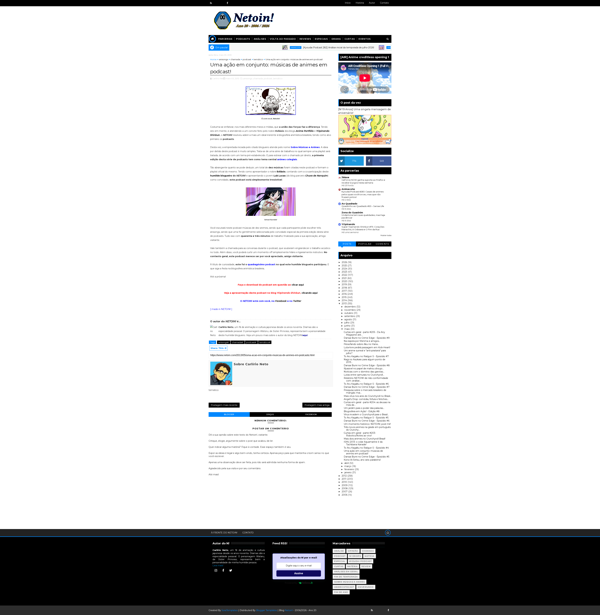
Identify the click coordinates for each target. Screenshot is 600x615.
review (366, 566)
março (348, 466)
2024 (345, 268)
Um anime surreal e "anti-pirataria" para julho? (365, 352)
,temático (277, 78)
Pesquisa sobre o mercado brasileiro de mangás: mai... (365, 391)
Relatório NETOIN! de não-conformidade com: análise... (366, 379)
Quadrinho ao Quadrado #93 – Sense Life (363, 206)
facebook (311, 414)
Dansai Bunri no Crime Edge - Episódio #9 (367, 337)
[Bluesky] (377, 610)
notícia (369, 556)
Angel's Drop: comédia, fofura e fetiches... (366, 399)
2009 (345, 485)
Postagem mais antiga (317, 405)
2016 (344, 294)
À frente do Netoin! (224, 532)
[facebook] (227, 3)
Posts (347, 244)
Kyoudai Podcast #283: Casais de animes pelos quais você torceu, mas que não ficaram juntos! (363, 194)
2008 (345, 488)
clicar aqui (298, 284)
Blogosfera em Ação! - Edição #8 (362, 411)
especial (339, 561)
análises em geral (346, 571)
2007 (345, 491)
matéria (352, 566)
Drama (336, 39)
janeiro (348, 472)
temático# (264, 342)
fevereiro (349, 469)
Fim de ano (341, 592)
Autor (372, 2)
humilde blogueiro (221, 175)
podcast (247, 59)
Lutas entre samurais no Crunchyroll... (364, 374)
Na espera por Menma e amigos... (362, 341)
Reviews (305, 39)
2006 (345, 494)
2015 (344, 297)
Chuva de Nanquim (316, 175)
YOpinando (348, 224)
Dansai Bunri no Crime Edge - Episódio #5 (366, 456)
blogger (229, 414)
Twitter (297, 301)
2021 (344, 278)
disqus (270, 414)
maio (347, 329)
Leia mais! (217, 565)
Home (213, 59)
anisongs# (223, 342)
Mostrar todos (385, 235)
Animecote (264, 47)
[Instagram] (215, 570)
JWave (345, 177)
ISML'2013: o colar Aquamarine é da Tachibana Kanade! (363, 443)
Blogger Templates (266, 610)
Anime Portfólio (305, 131)
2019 (345, 284)
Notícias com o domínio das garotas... (364, 371)
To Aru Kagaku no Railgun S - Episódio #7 (366, 356)
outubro (349, 313)
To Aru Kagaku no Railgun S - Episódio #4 (366, 447)
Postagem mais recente (224, 405)
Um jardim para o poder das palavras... (364, 408)
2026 (345, 262)
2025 (345, 265)
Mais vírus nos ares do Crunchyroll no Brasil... (367, 396)
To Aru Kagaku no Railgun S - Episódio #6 (366, 383)
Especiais (321, 39)
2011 (344, 478)
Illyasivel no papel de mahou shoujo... (364, 368)
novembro (350, 310)
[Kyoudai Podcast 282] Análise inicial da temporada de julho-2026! (307, 47)
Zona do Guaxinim (352, 212)
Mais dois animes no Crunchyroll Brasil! (364, 438)
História (360, 2)
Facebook (281, 301)
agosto (348, 319)
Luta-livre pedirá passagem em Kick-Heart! (367, 347)
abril (346, 463)
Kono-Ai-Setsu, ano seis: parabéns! (362, 459)
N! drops (355, 556)
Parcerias (225, 39)
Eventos (365, 39)
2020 (345, 281)
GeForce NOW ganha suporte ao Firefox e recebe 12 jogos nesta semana (363, 181)
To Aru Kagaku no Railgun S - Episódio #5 (366, 417)
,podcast (267, 78)
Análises (260, 39)
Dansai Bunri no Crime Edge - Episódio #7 (367, 387)
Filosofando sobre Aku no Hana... (361, 344)
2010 (345, 482)
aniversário (366, 587)
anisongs (223, 59)
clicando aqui (310, 292)
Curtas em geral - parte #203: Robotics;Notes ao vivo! (360, 434)
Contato (384, 2)
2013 (344, 303)
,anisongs (247, 78)
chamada (235, 59)
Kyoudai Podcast (360, 561)
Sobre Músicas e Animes (349, 582)
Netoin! (289, 610)
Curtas (350, 39)
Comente (382, 244)
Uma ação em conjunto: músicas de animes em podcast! (363, 452)
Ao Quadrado (349, 203)
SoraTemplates (230, 610)
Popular (365, 244)
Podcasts (243, 39)
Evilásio (281, 171)
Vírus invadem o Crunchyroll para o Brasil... (366, 414)
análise (339, 551)
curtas (338, 566)
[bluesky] (216, 3)
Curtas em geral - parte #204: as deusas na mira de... (367, 403)
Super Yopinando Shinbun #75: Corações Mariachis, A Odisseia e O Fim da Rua (363, 228)
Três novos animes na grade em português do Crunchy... (367, 428)
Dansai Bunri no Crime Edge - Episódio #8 (367, 365)
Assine (298, 573)
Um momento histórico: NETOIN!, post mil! (367, 424)
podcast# (251, 342)
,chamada (258, 78)
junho (347, 325)
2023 (345, 271)
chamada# (237, 342)
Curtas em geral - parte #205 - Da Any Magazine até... (364, 333)
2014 (345, 300)
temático (258, 59)
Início (348, 2)
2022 (345, 275)
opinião (353, 551)
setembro (350, 316)
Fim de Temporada (346, 576)
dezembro (350, 306)
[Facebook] (223, 570)
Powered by (291, 583)
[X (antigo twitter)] (222, 3)
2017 (345, 290)
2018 (345, 287)
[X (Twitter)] (230, 570)
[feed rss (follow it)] (211, 3)
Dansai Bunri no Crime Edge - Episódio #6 (366, 420)
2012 (344, 475)
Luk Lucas (280, 175)
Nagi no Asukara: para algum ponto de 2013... (364, 361)
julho (347, 322)
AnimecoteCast (344, 587)
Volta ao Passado (283, 39)
